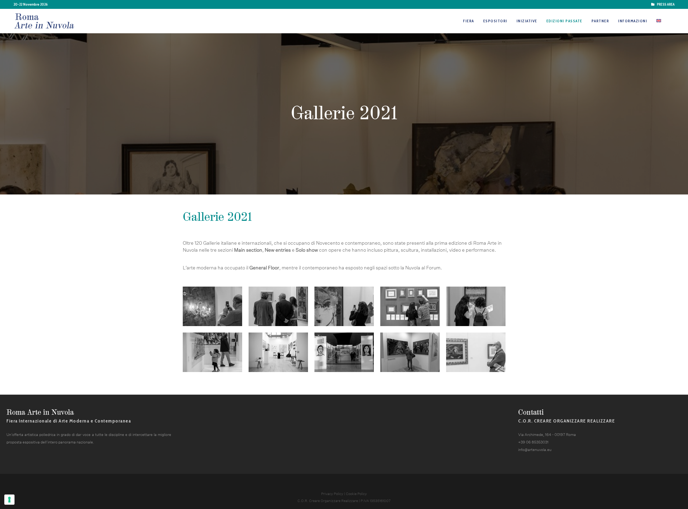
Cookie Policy (356, 493)
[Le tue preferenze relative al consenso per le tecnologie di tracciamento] (9, 499)
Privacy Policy (332, 493)
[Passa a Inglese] (659, 21)
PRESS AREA (665, 4)
